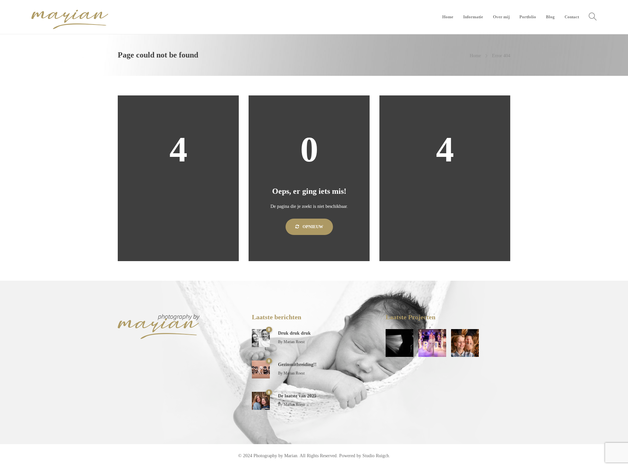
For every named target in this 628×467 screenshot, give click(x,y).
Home (447, 16)
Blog (550, 16)
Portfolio (527, 16)
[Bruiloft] (432, 343)
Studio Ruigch (375, 455)
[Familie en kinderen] (465, 343)
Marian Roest (294, 342)
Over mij (501, 16)
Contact (572, 16)
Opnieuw (312, 226)
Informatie (473, 16)
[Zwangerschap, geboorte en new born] (399, 343)
